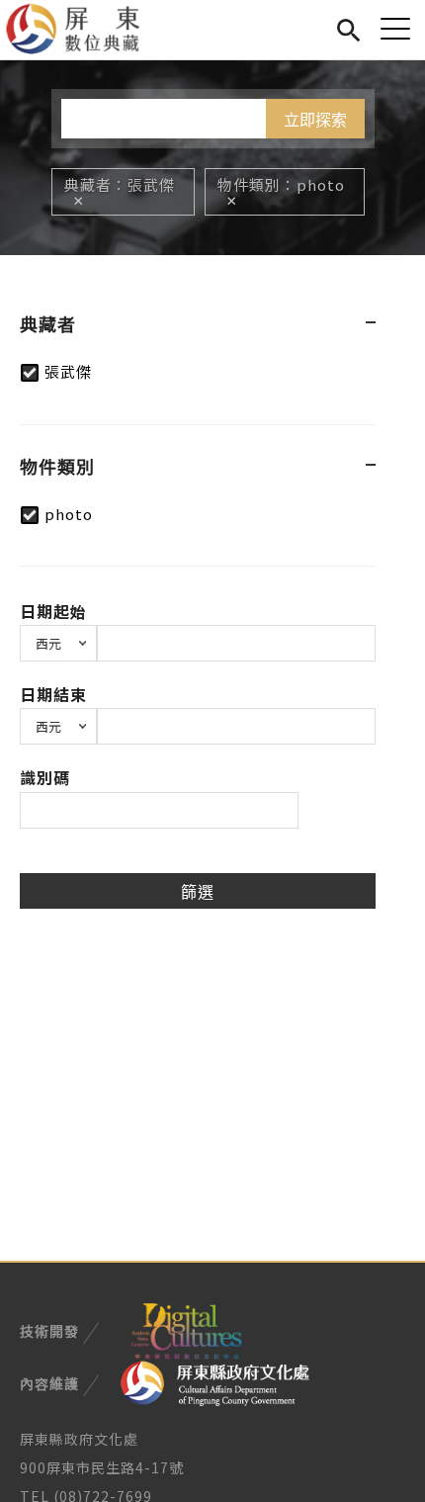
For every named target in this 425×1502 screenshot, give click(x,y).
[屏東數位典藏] (84, 29)
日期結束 (53, 694)
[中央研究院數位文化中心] (186, 1329)
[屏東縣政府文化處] (215, 1381)
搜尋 (348, 27)
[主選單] (395, 28)
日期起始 (53, 611)
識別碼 (45, 777)
